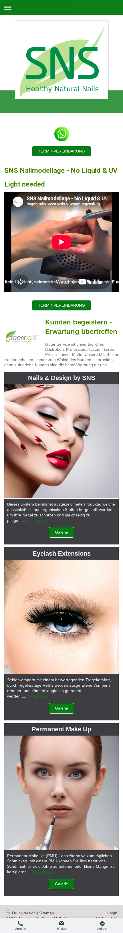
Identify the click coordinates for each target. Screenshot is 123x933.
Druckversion (24, 913)
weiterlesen (36, 520)
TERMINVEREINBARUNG (61, 151)
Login (112, 913)
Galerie (61, 532)
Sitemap (46, 913)
